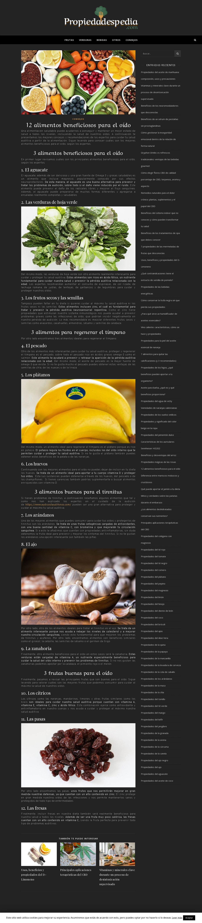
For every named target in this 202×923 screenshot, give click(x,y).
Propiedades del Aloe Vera (154, 637)
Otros (116, 39)
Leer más (177, 917)
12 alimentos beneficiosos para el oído (160, 468)
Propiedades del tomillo (153, 699)
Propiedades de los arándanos (156, 678)
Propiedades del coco (152, 617)
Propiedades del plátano (153, 576)
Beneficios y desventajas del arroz (158, 455)
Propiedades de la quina (153, 644)
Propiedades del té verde (154, 705)
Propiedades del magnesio (154, 590)
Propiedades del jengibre (154, 726)
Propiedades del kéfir (152, 719)
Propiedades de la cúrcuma (155, 746)
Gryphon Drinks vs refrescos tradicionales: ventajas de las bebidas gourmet (160, 159)
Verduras (85, 39)
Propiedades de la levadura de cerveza (161, 665)
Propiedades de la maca (153, 685)
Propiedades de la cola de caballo (158, 671)
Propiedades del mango (153, 712)
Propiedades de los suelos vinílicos (158, 414)
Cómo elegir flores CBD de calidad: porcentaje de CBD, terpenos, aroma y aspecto (160, 179)
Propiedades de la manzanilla (156, 658)
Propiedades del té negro (154, 563)
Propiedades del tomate (153, 556)
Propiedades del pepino (153, 583)
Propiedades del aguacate (154, 773)
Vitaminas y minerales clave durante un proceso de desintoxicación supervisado (160, 92)
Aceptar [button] (189, 917)
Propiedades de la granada (154, 733)
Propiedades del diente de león (157, 610)
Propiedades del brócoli (153, 624)
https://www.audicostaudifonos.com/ (48, 504)
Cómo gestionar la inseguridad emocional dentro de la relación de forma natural (158, 139)
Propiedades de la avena (153, 739)
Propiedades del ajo (151, 767)
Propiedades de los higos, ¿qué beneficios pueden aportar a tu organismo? (157, 374)
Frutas (69, 39)
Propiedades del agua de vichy (156, 401)
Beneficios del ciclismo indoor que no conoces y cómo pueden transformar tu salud (159, 219)
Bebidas (102, 39)
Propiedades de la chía (152, 692)
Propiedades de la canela (154, 753)
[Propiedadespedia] (101, 18)
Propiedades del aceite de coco (157, 780)
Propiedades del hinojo (152, 603)
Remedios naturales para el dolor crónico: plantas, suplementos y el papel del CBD (158, 199)
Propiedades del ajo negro (154, 760)
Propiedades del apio (152, 631)
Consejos (132, 39)
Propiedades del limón (152, 597)
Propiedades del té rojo (153, 549)
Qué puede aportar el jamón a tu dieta (160, 489)
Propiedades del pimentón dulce (157, 434)
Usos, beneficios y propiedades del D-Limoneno (33, 874)
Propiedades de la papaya (154, 651)
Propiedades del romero (153, 569)
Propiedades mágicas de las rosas (158, 461)
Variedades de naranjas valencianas (159, 407)
